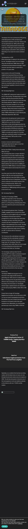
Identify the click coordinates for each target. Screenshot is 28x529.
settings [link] (20, 523)
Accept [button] (4, 526)
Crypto (14, 12)
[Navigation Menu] (25, 3)
